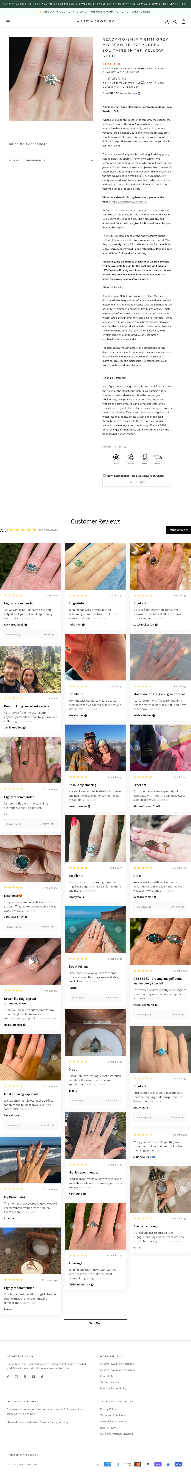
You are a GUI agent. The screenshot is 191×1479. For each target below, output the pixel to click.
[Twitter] (120, 447)
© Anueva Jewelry (23, 1464)
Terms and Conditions (113, 1415)
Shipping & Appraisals (28, 144)
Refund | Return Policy (113, 1388)
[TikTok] (42, 1376)
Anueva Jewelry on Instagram (117, 1370)
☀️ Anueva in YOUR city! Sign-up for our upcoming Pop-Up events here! (95, 11)
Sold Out (137, 482)
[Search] (175, 22)
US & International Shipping (116, 1434)
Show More (28, 618)
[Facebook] (115, 447)
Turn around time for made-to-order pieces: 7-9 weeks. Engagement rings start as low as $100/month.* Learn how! (95, 4)
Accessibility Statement (113, 1421)
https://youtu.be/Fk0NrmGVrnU (129, 201)
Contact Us (106, 1376)
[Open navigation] (8, 21)
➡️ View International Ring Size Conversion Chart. (133, 476)
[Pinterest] (125, 447)
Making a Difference (27, 160)
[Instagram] (16, 1376)
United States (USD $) (24, 1455)
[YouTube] (33, 1376)
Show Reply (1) (14, 634)
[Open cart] (183, 21)
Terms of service (109, 1382)
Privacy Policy (108, 1409)
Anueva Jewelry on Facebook (117, 1364)
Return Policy (108, 1427)
